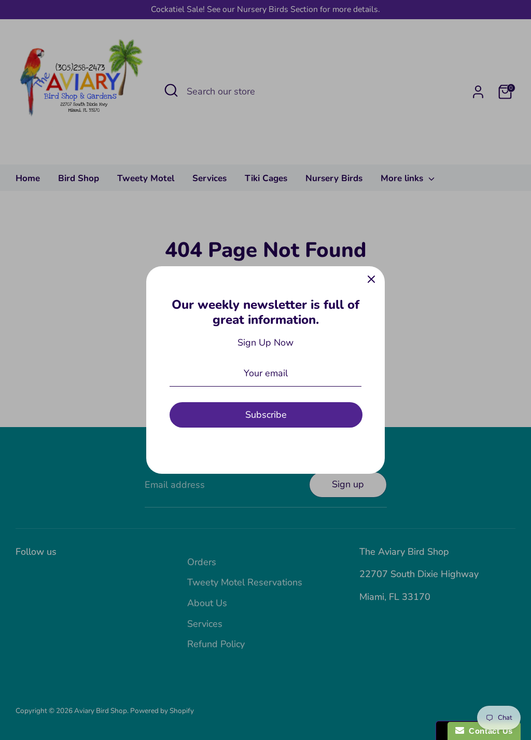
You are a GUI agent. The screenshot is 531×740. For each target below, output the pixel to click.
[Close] (371, 279)
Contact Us (488, 731)
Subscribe (266, 414)
